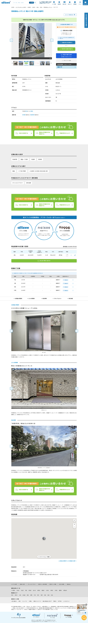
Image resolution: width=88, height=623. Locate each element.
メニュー (80, 0)
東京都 (29, 7)
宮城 (48, 595)
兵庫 (45, 595)
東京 (12, 595)
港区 (26, 590)
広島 (52, 595)
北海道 (24, 595)
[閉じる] (86, 605)
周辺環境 (45, 298)
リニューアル (24, 601)
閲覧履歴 (74, 0)
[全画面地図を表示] (74, 520)
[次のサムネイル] (51, 63)
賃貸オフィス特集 (53, 584)
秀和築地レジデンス (48, 7)
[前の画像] (11, 40)
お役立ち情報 (61, 584)
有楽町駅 (14, 159)
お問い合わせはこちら (85, 2)
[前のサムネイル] (12, 63)
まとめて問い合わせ (45, 260)
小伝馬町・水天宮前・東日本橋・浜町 (39, 171)
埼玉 (38, 595)
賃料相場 (28, 183)
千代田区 (13, 590)
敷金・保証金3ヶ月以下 (47, 601)
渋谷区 (22, 590)
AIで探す (31, 2)
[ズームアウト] (74, 527)
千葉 (35, 595)
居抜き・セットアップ (37, 601)
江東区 (56, 590)
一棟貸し (30, 601)
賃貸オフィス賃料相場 (42, 584)
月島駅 (33, 159)
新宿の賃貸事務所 (31, 608)
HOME (12, 7)
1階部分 (54, 601)
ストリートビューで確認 (45, 556)
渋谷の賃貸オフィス (22, 608)
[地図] (31, 111)
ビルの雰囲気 (32, 298)
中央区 (33, 7)
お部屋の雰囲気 (18, 298)
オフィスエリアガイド (17, 183)
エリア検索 (54, 1)
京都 (41, 595)
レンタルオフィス (66, 601)
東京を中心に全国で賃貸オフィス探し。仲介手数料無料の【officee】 (43, 620)
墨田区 (60, 590)
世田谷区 (65, 590)
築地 (38, 7)
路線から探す (22, 584)
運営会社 (68, 584)
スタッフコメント (57, 298)
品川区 (34, 590)
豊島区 (43, 590)
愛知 (28, 595)
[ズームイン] (74, 524)
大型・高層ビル (14, 601)
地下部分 (60, 601)
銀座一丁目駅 (24, 159)
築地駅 (23, 115)
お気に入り (69, 1)
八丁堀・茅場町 (22, 171)
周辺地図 (71, 298)
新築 (19, 601)
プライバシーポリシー (52, 621)
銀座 (13, 171)
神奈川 (16, 595)
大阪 (20, 595)
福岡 (31, 595)
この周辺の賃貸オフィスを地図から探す (67, 561)
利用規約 (46, 621)
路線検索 (59, 0)
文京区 (47, 590)
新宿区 (30, 590)
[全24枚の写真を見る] (49, 55)
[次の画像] (52, 40)
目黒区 (38, 590)
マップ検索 (64, 1)
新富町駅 (32, 115)
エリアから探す (14, 584)
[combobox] (25, 2)
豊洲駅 (40, 159)
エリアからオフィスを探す (21, 7)
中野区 (51, 590)
